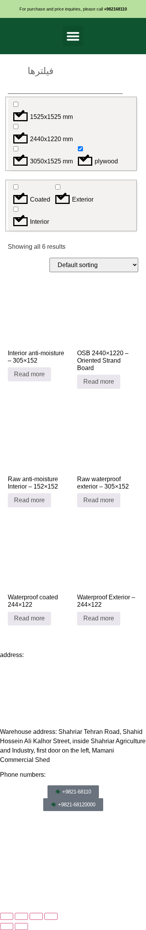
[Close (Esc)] (51, 916)
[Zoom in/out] (6, 916)
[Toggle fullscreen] (21, 916)
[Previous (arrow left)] (6, 926)
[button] (73, 36)
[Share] (36, 916)
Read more (29, 374)
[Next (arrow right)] (21, 926)
